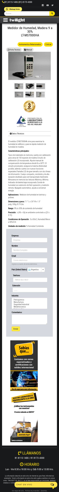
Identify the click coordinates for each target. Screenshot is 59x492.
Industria (15, 296)
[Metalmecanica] (29, 307)
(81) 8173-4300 (25, 2)
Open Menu (5, 20)
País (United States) (19, 269)
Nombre (15, 246)
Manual (29, 50)
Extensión (16, 285)
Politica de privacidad (32, 491)
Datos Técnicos (18, 134)
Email (14, 256)
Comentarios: (17, 312)
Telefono (16, 275)
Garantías (44, 491)
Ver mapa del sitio (18, 491)
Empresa (15, 236)
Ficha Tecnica (14, 50)
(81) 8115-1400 (11, 2)
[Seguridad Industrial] (29, 304)
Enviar (15, 329)
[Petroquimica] (29, 300)
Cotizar (48, 44)
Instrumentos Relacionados (30, 44)
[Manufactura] (29, 302)
